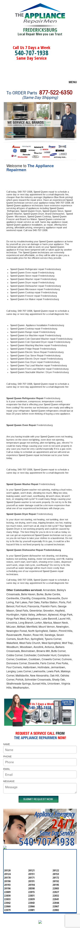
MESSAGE (9, 781)
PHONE (7, 756)
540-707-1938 (31, 52)
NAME (6, 744)
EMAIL (6, 768)
